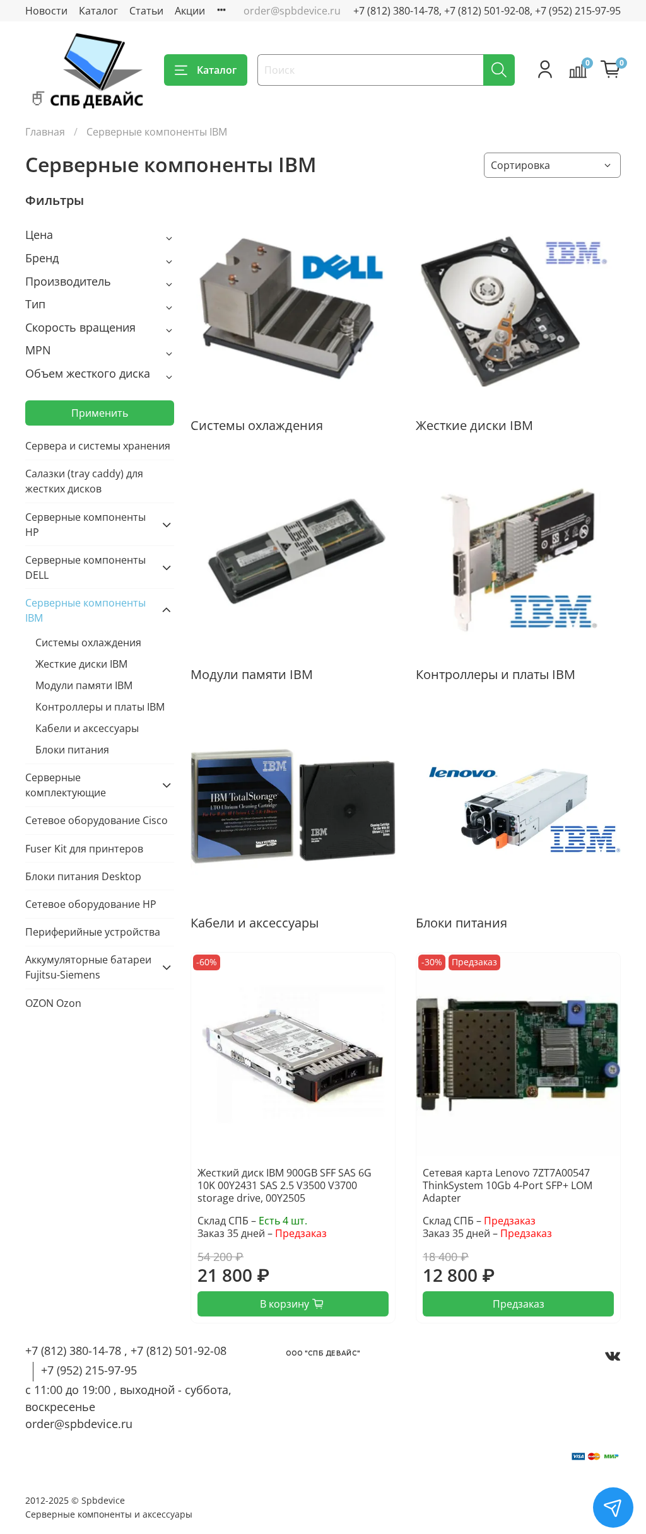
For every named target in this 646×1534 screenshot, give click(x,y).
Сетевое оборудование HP (90, 904)
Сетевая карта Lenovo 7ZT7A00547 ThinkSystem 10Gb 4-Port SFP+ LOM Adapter (507, 1185)
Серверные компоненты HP (85, 524)
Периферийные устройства (92, 932)
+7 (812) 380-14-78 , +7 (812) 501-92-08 (125, 1350)
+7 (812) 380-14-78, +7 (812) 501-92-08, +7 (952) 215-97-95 (487, 11)
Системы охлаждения (88, 642)
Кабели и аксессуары (87, 728)
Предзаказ (518, 1304)
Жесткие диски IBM (81, 664)
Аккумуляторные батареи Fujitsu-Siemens (88, 967)
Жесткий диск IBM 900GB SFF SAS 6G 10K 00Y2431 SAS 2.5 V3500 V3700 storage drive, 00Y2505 (284, 1185)
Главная (45, 132)
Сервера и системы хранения (97, 446)
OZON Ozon (53, 1003)
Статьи (146, 11)
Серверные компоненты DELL (85, 567)
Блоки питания (72, 750)
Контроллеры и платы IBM (100, 707)
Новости (46, 11)
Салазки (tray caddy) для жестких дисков (84, 481)
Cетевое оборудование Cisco (96, 820)
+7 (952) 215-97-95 (89, 1370)
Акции (190, 11)
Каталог (98, 11)
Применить (99, 413)
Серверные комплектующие (65, 784)
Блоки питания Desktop (83, 876)
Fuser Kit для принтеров (84, 849)
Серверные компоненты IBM (85, 610)
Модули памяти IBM (83, 685)
